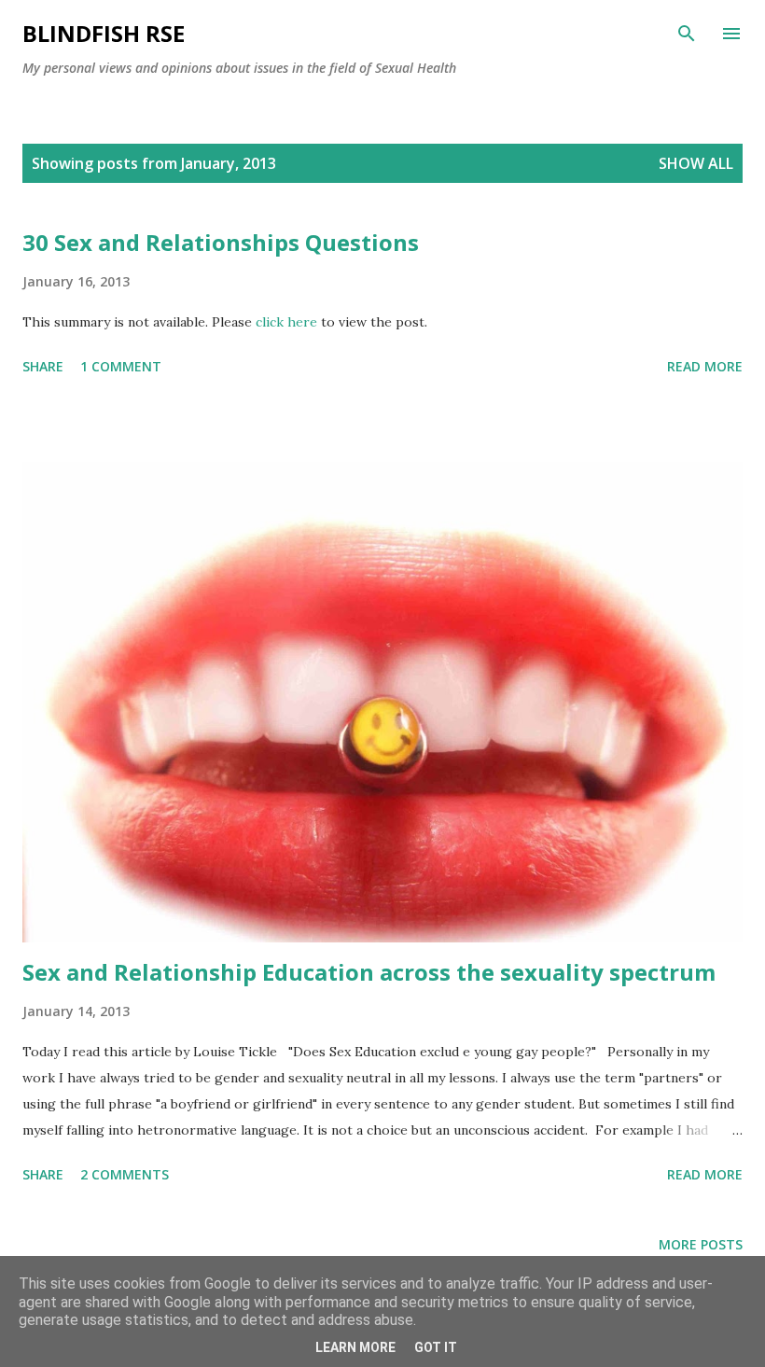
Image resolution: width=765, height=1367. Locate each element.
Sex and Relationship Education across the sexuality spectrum (369, 971)
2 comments (124, 1174)
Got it (435, 1347)
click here (288, 322)
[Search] (686, 33)
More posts (701, 1244)
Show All (696, 163)
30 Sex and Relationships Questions (220, 242)
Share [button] (42, 366)
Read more (705, 366)
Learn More (355, 1347)
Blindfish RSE (103, 33)
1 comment (120, 366)
